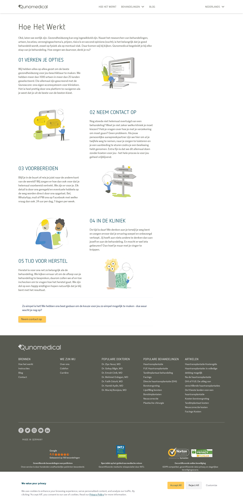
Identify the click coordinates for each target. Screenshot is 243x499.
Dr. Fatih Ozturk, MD (112, 381)
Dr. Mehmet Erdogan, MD (115, 377)
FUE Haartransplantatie (155, 368)
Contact (22, 377)
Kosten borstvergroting (197, 398)
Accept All (175, 485)
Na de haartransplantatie (198, 377)
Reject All (194, 485)
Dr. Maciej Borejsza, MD (114, 390)
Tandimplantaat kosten (197, 403)
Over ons (64, 364)
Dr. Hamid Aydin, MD (112, 385)
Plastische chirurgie (153, 403)
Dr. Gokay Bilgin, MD (112, 368)
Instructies (24, 368)
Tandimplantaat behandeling (158, 372)
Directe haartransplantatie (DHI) (160, 381)
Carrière (64, 372)
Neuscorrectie (150, 398)
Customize (211, 485)
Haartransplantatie (153, 364)
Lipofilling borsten (152, 390)
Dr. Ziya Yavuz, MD (111, 364)
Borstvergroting (151, 385)
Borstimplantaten (152, 394)
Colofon (64, 368)
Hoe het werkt (107, 6)
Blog (152, 6)
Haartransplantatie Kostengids (201, 364)
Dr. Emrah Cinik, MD (112, 372)
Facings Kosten (193, 411)
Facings (147, 377)
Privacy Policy (96, 494)
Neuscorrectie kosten (196, 407)
